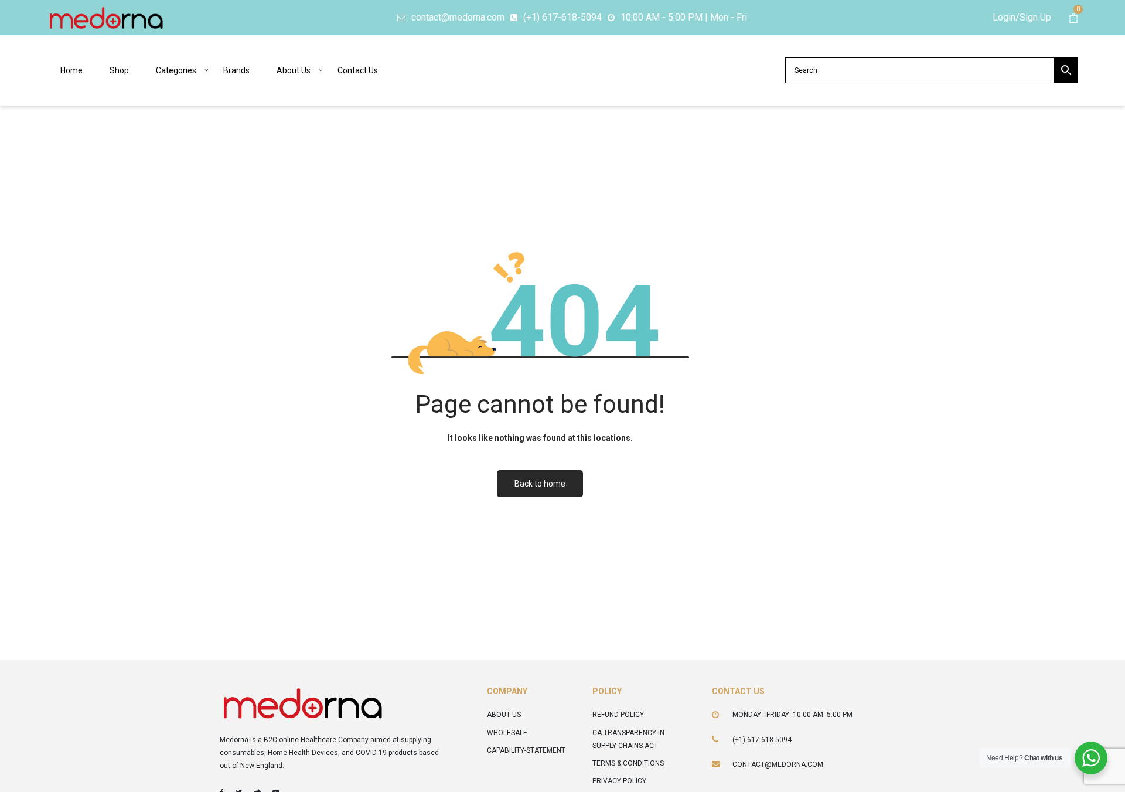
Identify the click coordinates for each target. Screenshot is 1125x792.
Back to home (539, 483)
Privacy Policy (619, 781)
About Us (504, 715)
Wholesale (507, 733)
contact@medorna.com (777, 764)
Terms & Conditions (628, 763)
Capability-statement (526, 750)
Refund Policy (618, 715)
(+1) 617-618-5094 (762, 740)
